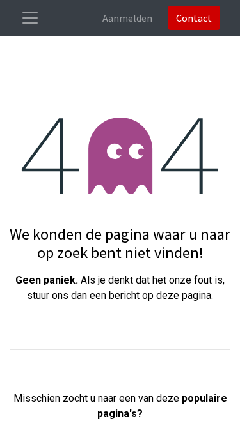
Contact (194, 17)
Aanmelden (127, 17)
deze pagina (183, 295)
